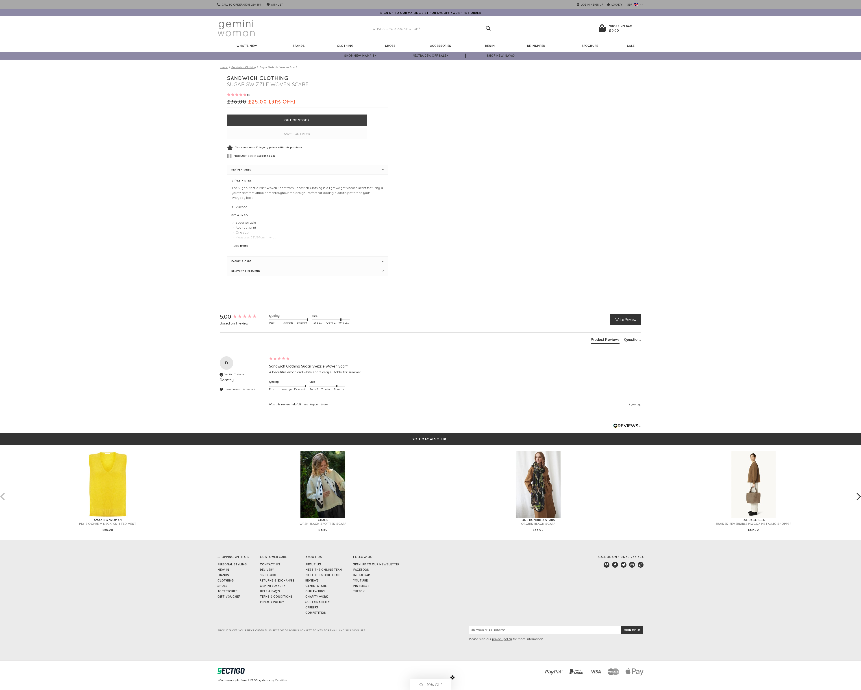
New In (223, 569)
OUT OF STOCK (297, 120)
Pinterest (361, 585)
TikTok (359, 591)
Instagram (361, 575)
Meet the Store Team (322, 575)
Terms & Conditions (276, 596)
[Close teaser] (452, 677)
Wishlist (276, 4)
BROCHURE (590, 45)
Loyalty (616, 4)
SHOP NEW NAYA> (501, 55)
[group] (243, 317)
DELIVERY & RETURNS (245, 270)
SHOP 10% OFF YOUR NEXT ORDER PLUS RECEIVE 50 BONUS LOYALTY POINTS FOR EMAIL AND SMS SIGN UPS (291, 630)
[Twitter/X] (623, 565)
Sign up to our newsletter (376, 564)
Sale (631, 45)
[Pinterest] (606, 565)
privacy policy (502, 639)
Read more (239, 246)
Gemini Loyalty (272, 585)
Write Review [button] (625, 319)
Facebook (361, 569)
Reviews (312, 580)
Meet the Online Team (323, 569)
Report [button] (314, 404)
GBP (630, 4)
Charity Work (316, 596)
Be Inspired (536, 45)
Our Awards (315, 591)
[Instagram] (632, 565)
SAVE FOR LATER (297, 134)
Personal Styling (232, 564)
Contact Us (270, 564)
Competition (315, 612)
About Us (313, 564)
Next (859, 492)
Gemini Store (316, 585)
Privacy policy (272, 601)
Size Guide (268, 575)
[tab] (605, 340)
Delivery (267, 569)
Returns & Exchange (277, 580)
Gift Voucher (228, 596)
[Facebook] (615, 565)
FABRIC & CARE (241, 261)
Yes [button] (306, 404)
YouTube (360, 580)
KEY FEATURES (241, 169)
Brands (299, 45)
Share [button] (324, 404)
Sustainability (317, 601)
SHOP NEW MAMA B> (360, 55)
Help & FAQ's (270, 591)
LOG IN (585, 4)
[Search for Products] (488, 28)
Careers (311, 607)
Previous (2, 492)
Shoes (390, 45)
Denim (490, 45)
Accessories (440, 45)
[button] (430, 684)
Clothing (345, 45)
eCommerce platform (232, 680)
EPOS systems (260, 680)
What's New (246, 45)
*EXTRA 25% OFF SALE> (430, 55)
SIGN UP (598, 4)
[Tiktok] (641, 565)
